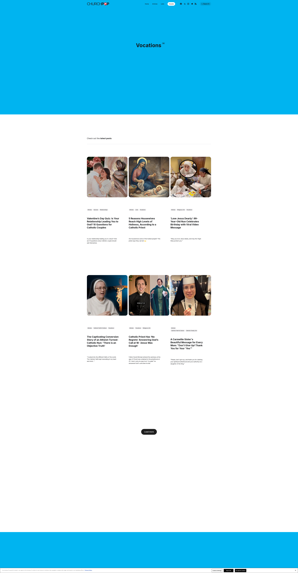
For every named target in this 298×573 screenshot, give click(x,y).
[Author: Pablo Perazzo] (89, 195)
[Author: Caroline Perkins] (89, 313)
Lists (162, 4)
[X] (184, 4)
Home (147, 4)
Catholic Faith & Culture (100, 328)
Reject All (228, 570)
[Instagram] (188, 4)
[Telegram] (192, 4)
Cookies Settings (216, 570)
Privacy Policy (88, 570)
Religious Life (181, 209)
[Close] (295, 570)
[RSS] (195, 4)
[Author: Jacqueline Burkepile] (131, 195)
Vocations (142, 209)
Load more (149, 432)
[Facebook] (181, 4)
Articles (154, 4)
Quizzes (96, 209)
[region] (149, 570)
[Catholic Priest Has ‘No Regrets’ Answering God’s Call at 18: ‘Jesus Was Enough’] (149, 295)
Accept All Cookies (240, 570)
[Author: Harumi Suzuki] (173, 195)
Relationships (103, 209)
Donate (171, 4)
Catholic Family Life (191, 330)
